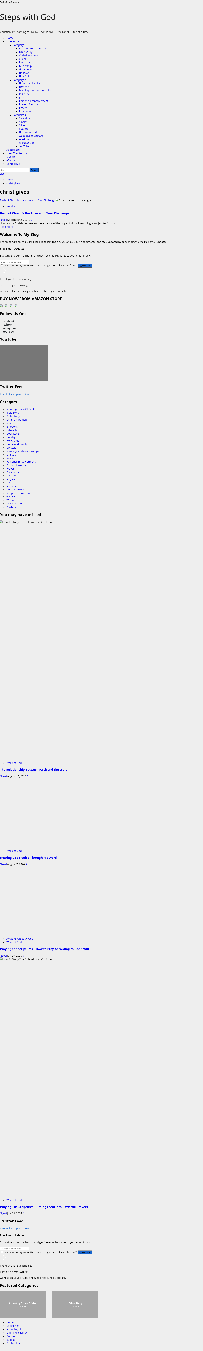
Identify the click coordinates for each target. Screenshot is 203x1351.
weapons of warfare (31, 136)
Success (24, 129)
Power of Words (29, 104)
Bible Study (25, 52)
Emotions (24, 62)
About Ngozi (13, 150)
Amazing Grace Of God (33, 48)
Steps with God (28, 16)
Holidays (24, 73)
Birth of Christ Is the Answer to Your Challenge (27, 200)
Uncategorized (28, 132)
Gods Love (25, 69)
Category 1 (19, 45)
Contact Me (13, 164)
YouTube (24, 146)
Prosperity (25, 111)
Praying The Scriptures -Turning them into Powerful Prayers (44, 1207)
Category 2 (19, 80)
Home (10, 38)
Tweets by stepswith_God (15, 394)
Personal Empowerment (33, 101)
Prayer (23, 108)
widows (11, 496)
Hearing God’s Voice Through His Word (28, 858)
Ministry (24, 94)
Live (2, 173)
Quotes (10, 157)
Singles (23, 122)
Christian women (29, 55)
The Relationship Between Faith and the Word (34, 770)
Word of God (27, 143)
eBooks (10, 160)
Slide (22, 125)
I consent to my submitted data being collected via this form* (40, 265)
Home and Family (29, 83)
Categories (12, 41)
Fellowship (25, 66)
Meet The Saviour (16, 153)
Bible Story (12, 412)
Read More (6, 226)
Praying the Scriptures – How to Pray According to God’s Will (44, 949)
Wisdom (24, 139)
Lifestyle (24, 87)
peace (22, 97)
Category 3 (19, 115)
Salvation (24, 118)
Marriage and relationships (35, 90)
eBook (23, 59)
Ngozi (3, 219)
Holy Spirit (25, 76)
